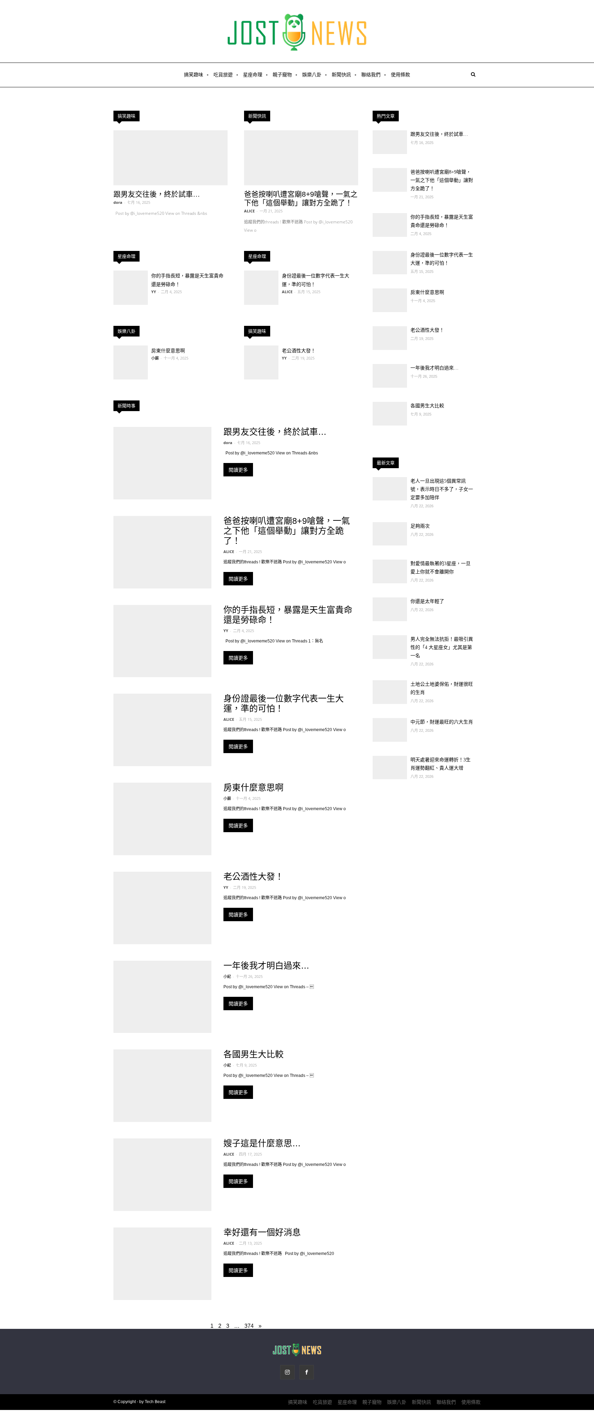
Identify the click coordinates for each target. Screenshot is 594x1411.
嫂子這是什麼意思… (262, 1143)
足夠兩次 (420, 526)
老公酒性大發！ (299, 350)
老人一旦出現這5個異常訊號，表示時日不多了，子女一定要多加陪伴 (441, 489)
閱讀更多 (238, 469)
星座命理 (252, 74)
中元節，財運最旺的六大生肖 (441, 722)
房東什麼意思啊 (168, 350)
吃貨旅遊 (223, 74)
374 (249, 1326)
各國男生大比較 (253, 1054)
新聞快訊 (341, 74)
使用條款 (400, 74)
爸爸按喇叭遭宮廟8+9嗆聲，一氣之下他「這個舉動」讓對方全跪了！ (286, 530)
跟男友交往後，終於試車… (156, 194)
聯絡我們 (371, 74)
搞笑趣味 (193, 74)
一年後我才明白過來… (266, 965)
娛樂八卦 (311, 74)
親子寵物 (282, 74)
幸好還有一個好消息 (262, 1232)
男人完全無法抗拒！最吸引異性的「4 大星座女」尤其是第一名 (441, 647)
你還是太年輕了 (427, 601)
